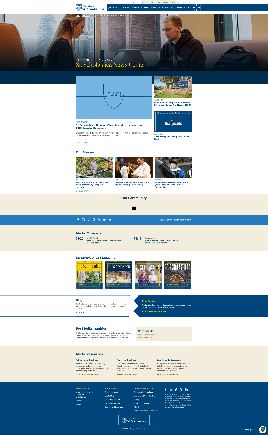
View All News (82, 143)
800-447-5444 (81, 401)
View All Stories (83, 191)
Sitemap (79, 404)
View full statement (177, 407)
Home (78, 16)
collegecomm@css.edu (146, 337)
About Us (85, 16)
